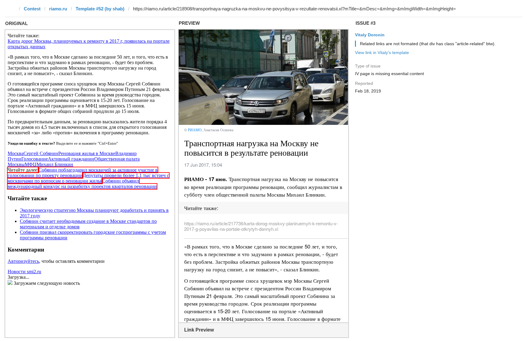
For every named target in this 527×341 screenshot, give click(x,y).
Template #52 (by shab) (100, 8)
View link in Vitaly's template (382, 52)
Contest (32, 8)
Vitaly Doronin (370, 34)
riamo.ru (58, 8)
